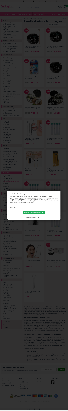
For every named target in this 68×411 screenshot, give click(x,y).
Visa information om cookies (34, 217)
